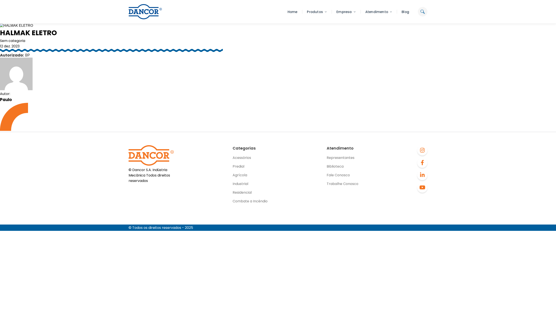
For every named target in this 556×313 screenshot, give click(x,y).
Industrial (240, 183)
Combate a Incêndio (250, 201)
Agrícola (240, 175)
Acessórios (242, 157)
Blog (405, 12)
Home (293, 12)
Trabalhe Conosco (342, 183)
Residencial (242, 192)
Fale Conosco (338, 175)
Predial (238, 166)
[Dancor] (145, 12)
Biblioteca (335, 166)
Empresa (344, 12)
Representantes (340, 157)
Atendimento (376, 12)
